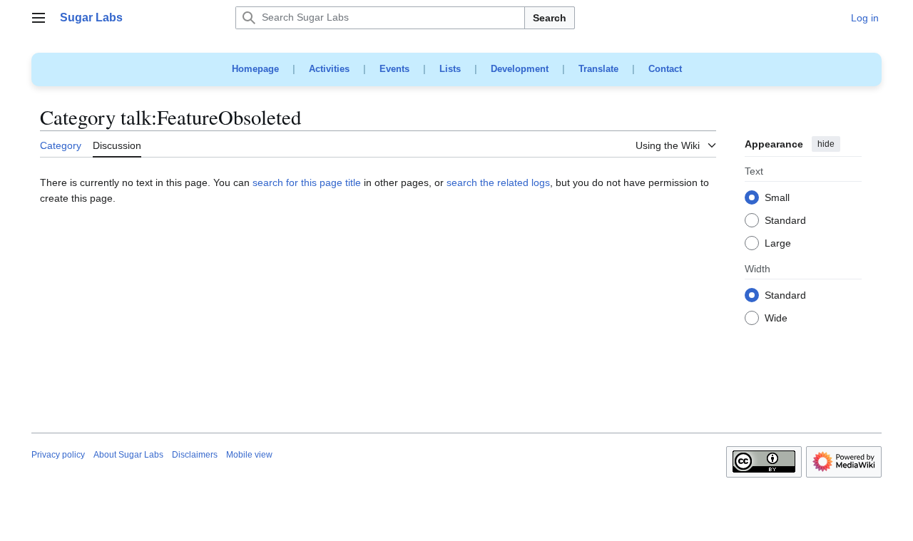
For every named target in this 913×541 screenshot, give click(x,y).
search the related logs (498, 182)
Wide (776, 318)
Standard (785, 221)
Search (549, 18)
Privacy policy (58, 455)
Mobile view (249, 455)
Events (394, 68)
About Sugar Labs (128, 455)
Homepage (255, 68)
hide (826, 144)
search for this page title (307, 182)
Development (520, 68)
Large (778, 243)
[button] (38, 17)
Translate (598, 68)
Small (777, 198)
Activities (329, 68)
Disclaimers (195, 455)
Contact (665, 68)
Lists (450, 68)
